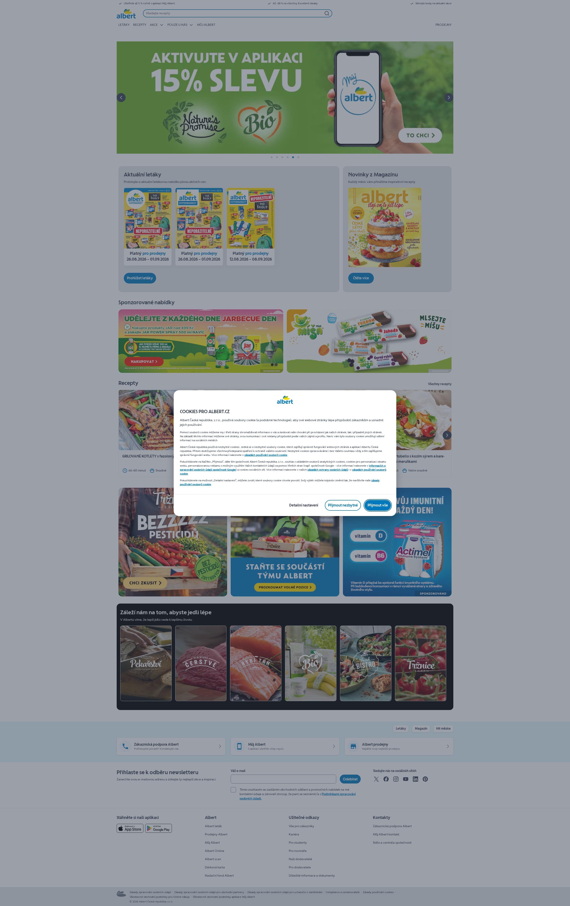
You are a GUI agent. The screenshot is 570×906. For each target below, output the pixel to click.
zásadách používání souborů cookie (265, 455)
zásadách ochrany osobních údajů (327, 469)
